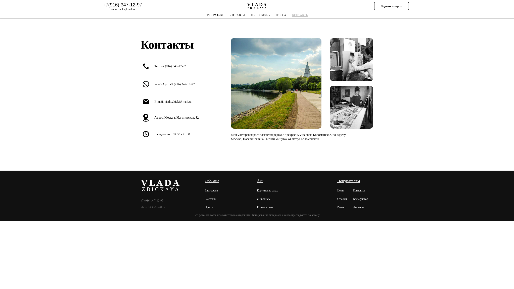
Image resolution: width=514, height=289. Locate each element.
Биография (211, 190)
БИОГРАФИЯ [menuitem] (214, 15)
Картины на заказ (267, 190)
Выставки (210, 199)
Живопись (263, 199)
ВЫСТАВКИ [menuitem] (237, 15)
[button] (391, 6)
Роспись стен (265, 207)
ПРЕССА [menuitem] (280, 15)
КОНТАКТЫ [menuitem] (300, 15)
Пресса (209, 207)
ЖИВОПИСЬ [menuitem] (259, 15)
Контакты (359, 190)
